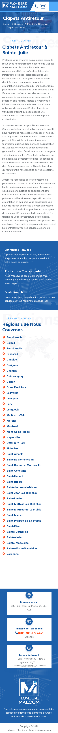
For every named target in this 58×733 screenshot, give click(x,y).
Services (18, 24)
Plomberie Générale (37, 24)
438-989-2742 (30, 633)
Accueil (7, 24)
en (43, 6)
